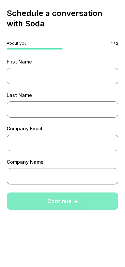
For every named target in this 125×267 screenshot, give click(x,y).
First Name (19, 61)
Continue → (62, 201)
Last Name (19, 95)
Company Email (24, 128)
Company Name (25, 162)
